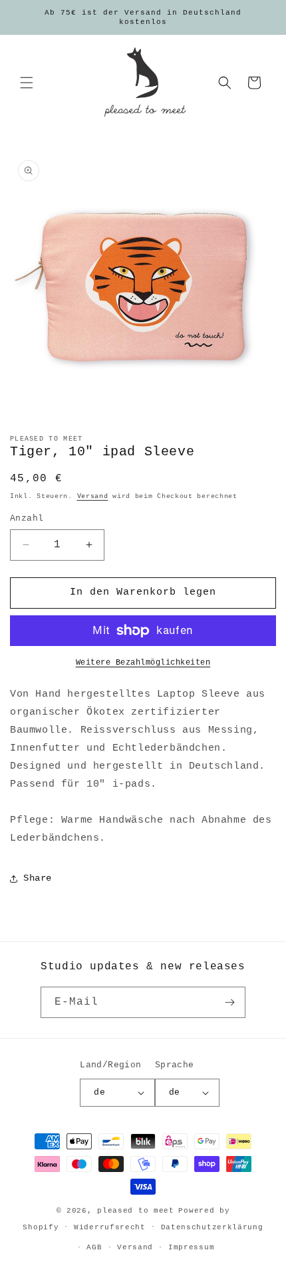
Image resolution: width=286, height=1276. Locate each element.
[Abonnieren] (230, 1002)
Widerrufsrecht (110, 1227)
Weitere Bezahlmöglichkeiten (143, 662)
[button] (26, 82)
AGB (94, 1247)
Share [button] (37, 878)
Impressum (191, 1247)
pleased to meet (135, 1211)
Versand (92, 496)
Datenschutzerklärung (212, 1227)
